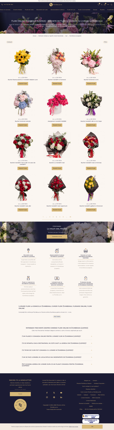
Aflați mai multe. (73, 426)
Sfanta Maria (17, 9)
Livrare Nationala (91, 400)
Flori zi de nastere (84, 9)
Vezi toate (57, 316)
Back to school (5, 9)
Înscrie (20, 394)
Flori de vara (29, 9)
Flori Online (101, 395)
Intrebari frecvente (99, 383)
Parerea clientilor (91, 389)
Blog (81, 409)
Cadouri (86, 395)
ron (108, 4)
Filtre (105, 42)
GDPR (90, 406)
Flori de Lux (71, 9)
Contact (95, 380)
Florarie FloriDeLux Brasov (84, 383)
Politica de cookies (97, 403)
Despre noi (87, 380)
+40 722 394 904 (8, 4)
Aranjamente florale (57, 9)
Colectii (79, 395)
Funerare (110, 9)
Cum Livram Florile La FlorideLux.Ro (91, 392)
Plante (102, 9)
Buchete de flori (42, 9)
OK (92, 426)
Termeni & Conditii (84, 403)
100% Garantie (96, 397)
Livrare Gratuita (85, 397)
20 (70, 216)
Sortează (9, 42)
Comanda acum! (57, 236)
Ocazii (95, 9)
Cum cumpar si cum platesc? (90, 386)
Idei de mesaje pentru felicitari (93, 409)
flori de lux (55, 4)
